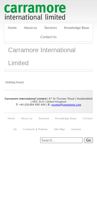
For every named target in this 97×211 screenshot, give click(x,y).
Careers (76, 129)
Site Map (59, 129)
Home (12, 28)
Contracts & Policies (35, 129)
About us (30, 28)
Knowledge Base (76, 28)
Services (50, 28)
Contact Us (48, 37)
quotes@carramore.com (66, 104)
